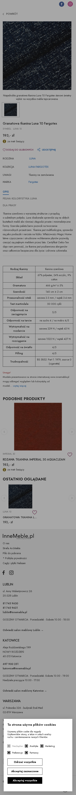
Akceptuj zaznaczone (25, 771)
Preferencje (17, 753)
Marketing (50, 746)
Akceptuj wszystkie (25, 780)
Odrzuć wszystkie (25, 762)
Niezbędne (17, 746)
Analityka (34, 746)
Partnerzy (34, 753)
